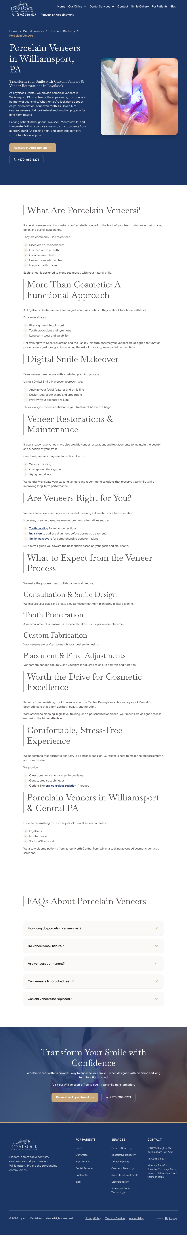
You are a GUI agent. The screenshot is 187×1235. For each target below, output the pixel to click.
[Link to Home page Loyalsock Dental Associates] (22, 6)
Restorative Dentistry (123, 1154)
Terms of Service (115, 1218)
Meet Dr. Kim (82, 1161)
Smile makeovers (40, 538)
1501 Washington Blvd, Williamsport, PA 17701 (160, 1150)
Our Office (81, 1154)
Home (61, 6)
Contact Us (81, 1175)
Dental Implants (120, 1161)
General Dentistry (121, 1148)
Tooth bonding (38, 528)
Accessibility (136, 1218)
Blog (173, 6)
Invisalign (35, 533)
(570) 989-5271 (157, 1158)
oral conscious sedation (60, 785)
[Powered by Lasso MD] (167, 1218)
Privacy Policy (93, 1218)
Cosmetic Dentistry (62, 31)
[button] (77, 6)
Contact (122, 6)
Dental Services (33, 31)
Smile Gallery (140, 6)
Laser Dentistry (120, 1181)
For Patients (159, 6)
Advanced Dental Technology (121, 1190)
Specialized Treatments (124, 1175)
